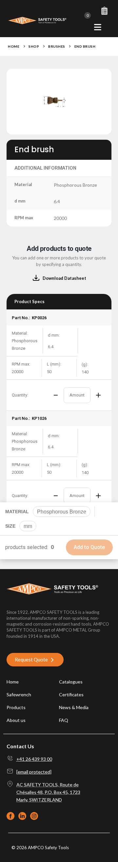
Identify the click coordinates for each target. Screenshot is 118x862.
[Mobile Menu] (97, 27)
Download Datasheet (64, 278)
